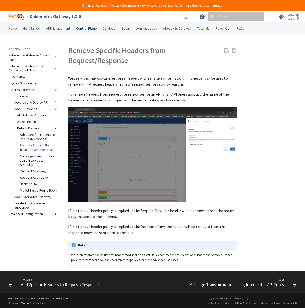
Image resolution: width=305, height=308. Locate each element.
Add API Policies (25, 109)
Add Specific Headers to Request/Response (37, 136)
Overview (18, 77)
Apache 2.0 (290, 303)
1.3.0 (185, 17)
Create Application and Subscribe (30, 205)
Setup (126, 28)
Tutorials (203, 28)
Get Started (31, 28)
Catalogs (109, 28)
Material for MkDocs (33, 303)
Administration (146, 28)
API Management (58, 28)
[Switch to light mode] (202, 16)
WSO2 (224, 298)
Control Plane (86, 28)
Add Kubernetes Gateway (32, 197)
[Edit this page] (234, 51)
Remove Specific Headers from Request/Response (38, 147)
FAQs (240, 28)
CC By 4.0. (241, 303)
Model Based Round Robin (38, 190)
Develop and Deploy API (31, 102)
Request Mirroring (33, 171)
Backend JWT (29, 184)
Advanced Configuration (26, 214)
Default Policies (28, 128)
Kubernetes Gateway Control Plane (29, 57)
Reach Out (223, 28)
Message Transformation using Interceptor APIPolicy (38, 160)
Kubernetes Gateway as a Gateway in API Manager (27, 68)
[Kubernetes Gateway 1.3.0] (16, 17)
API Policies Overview (32, 115)
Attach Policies (27, 122)
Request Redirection (35, 178)
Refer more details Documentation (199, 5)
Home (13, 28)
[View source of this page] (226, 51)
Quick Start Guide (23, 83)
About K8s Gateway (177, 28)
